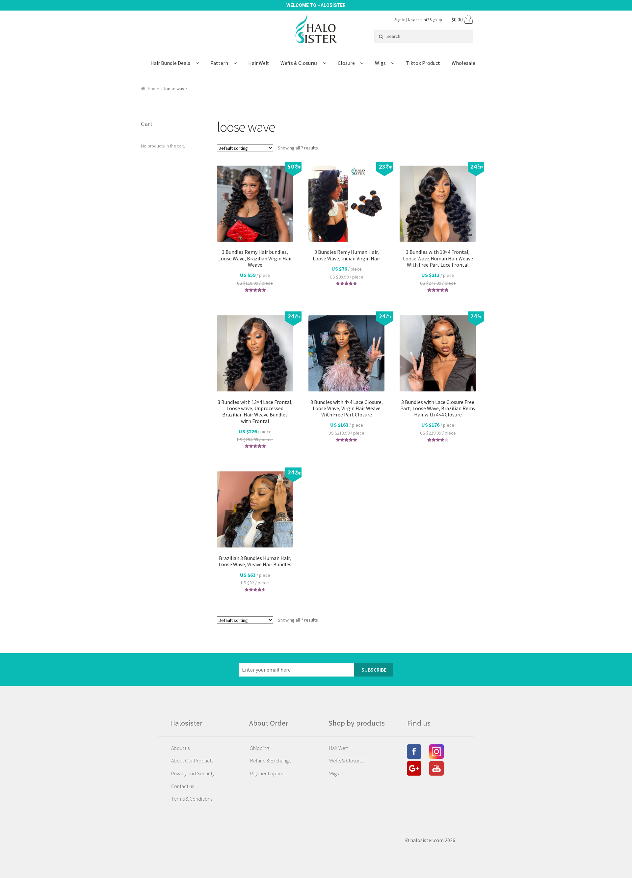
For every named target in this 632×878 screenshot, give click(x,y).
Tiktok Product (423, 63)
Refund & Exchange (271, 760)
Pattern (219, 63)
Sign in (400, 19)
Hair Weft (258, 63)
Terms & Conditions (191, 798)
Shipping (259, 748)
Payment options (268, 773)
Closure (346, 63)
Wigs (380, 63)
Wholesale (463, 63)
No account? (425, 19)
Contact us (182, 786)
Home (153, 89)
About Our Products (192, 760)
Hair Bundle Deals (170, 63)
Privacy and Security (193, 773)
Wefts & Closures (299, 63)
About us (180, 748)
